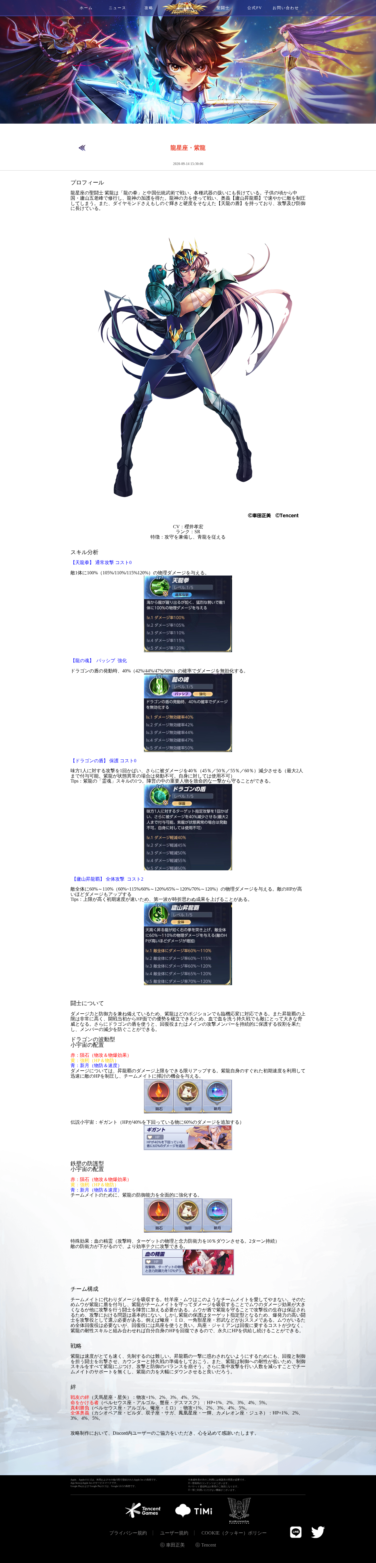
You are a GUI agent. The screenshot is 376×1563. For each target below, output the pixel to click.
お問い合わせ (286, 8)
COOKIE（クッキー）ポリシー (234, 1532)
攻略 (149, 8)
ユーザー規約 (174, 1532)
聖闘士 (223, 8)
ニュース (117, 8)
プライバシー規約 (128, 1532)
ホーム (86, 8)
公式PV (254, 8)
